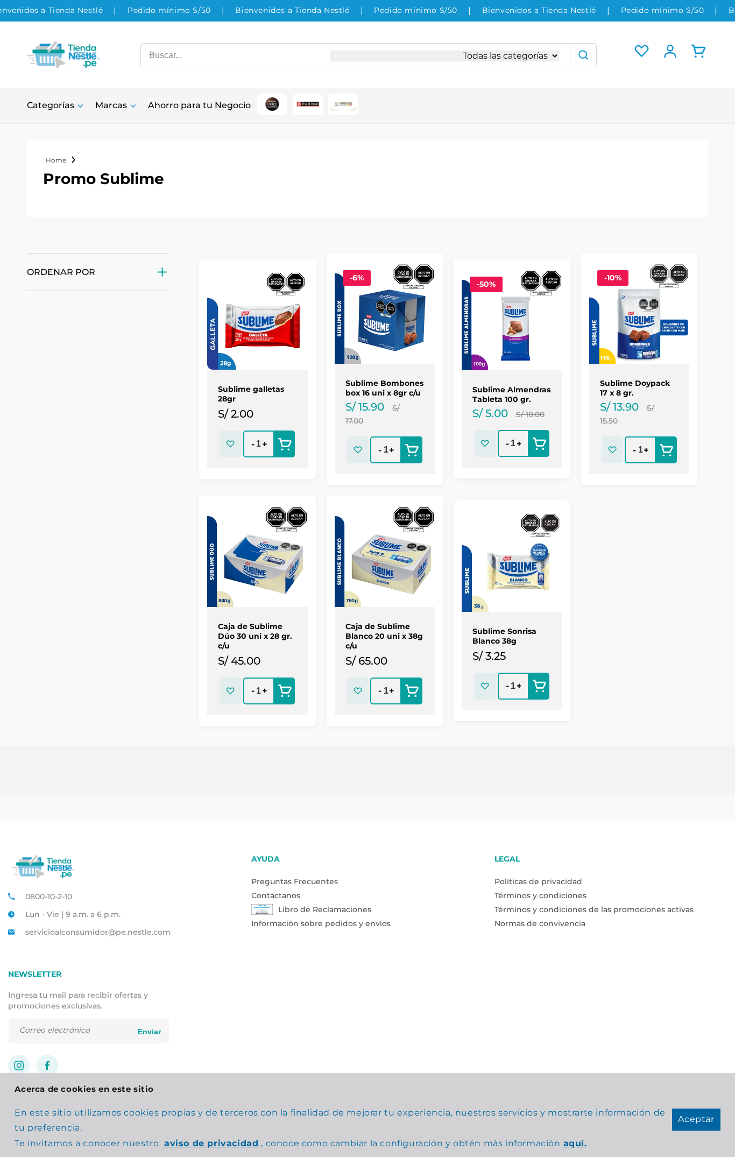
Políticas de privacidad (538, 881)
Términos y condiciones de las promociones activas (594, 909)
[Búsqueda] (583, 55)
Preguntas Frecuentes (294, 881)
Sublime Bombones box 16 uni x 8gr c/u (384, 388)
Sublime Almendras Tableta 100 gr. (511, 394)
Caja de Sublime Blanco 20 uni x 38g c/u (384, 636)
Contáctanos (275, 895)
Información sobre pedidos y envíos (321, 923)
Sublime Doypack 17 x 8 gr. (635, 388)
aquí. (575, 1143)
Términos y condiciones (540, 895)
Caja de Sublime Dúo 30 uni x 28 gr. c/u (255, 636)
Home (56, 160)
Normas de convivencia (539, 923)
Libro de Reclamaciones (324, 909)
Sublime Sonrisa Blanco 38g (504, 636)
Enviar (149, 1031)
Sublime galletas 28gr (251, 394)
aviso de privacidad (211, 1143)
